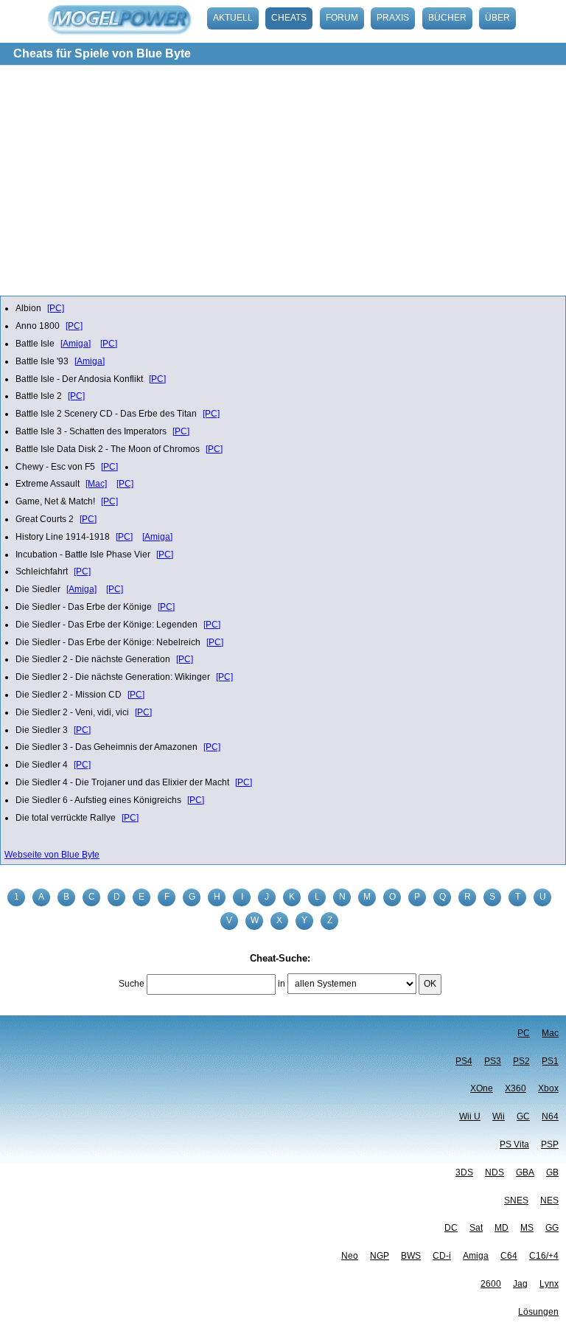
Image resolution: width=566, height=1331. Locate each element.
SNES (516, 1200)
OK (430, 984)
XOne (481, 1088)
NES (549, 1200)
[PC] (55, 308)
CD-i (442, 1256)
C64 (508, 1256)
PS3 (492, 1061)
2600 (491, 1284)
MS (527, 1228)
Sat (476, 1228)
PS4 (463, 1061)
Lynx (549, 1284)
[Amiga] (75, 343)
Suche (131, 984)
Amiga (476, 1256)
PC (523, 1033)
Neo (349, 1256)
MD (502, 1228)
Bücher (447, 18)
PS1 (550, 1061)
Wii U (470, 1116)
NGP (379, 1256)
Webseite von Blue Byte (51, 854)
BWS (411, 1256)
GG (552, 1228)
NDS (494, 1172)
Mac (550, 1033)
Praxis (393, 18)
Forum (342, 18)
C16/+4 (544, 1256)
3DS (464, 1172)
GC (523, 1116)
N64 (550, 1116)
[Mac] (96, 484)
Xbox (548, 1088)
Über (497, 18)
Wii (498, 1116)
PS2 (521, 1061)
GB (552, 1172)
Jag (520, 1284)
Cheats (289, 18)
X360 (515, 1088)
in (281, 984)
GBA (525, 1172)
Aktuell (233, 18)
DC (451, 1228)
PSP (550, 1144)
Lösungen (538, 1312)
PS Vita (514, 1144)
